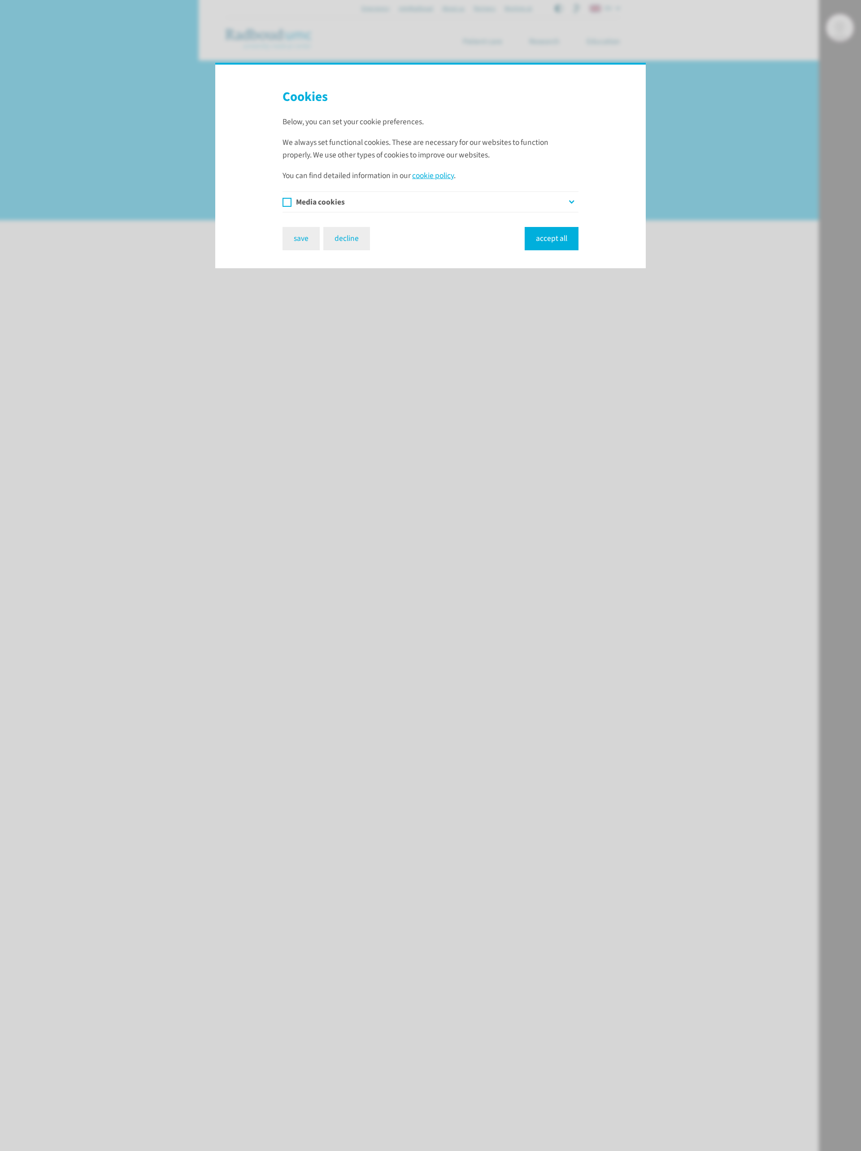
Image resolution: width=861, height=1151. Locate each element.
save (301, 238)
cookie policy (433, 175)
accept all (551, 238)
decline (347, 238)
